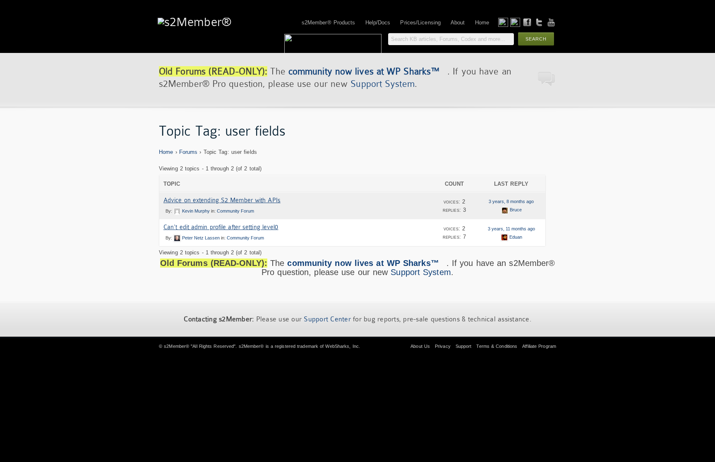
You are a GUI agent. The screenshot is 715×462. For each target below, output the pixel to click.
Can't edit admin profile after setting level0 (220, 227)
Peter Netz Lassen (201, 237)
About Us (420, 346)
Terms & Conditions (496, 346)
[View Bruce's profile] (505, 209)
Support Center (327, 319)
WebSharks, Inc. (342, 346)
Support (464, 346)
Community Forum (235, 210)
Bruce (516, 209)
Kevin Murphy (196, 210)
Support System (382, 84)
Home (166, 152)
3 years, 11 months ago (511, 228)
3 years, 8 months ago (511, 201)
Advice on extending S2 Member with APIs (222, 200)
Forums (188, 152)
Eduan (515, 237)
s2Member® (176, 346)
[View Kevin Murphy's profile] (177, 210)
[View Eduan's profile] (504, 237)
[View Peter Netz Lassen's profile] (177, 237)
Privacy (443, 346)
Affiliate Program (539, 346)
